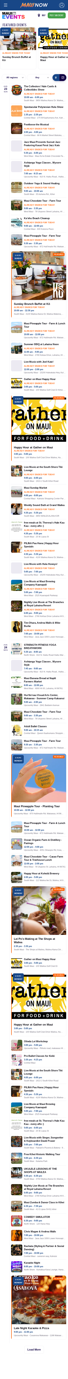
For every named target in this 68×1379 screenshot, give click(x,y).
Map (44, 15)
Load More (34, 1349)
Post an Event (57, 15)
